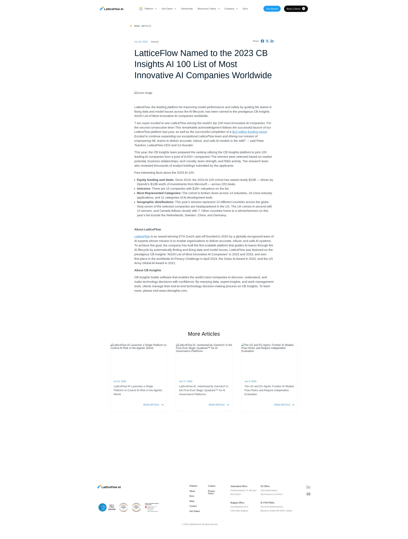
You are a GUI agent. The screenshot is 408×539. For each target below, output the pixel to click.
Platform (193, 486)
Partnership (187, 8)
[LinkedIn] (308, 487)
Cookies (211, 486)
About (192, 491)
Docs (245, 8)
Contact (193, 506)
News (192, 501)
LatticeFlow (142, 236)
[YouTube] (308, 494)
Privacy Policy (211, 492)
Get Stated (194, 511)
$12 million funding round (249, 131)
